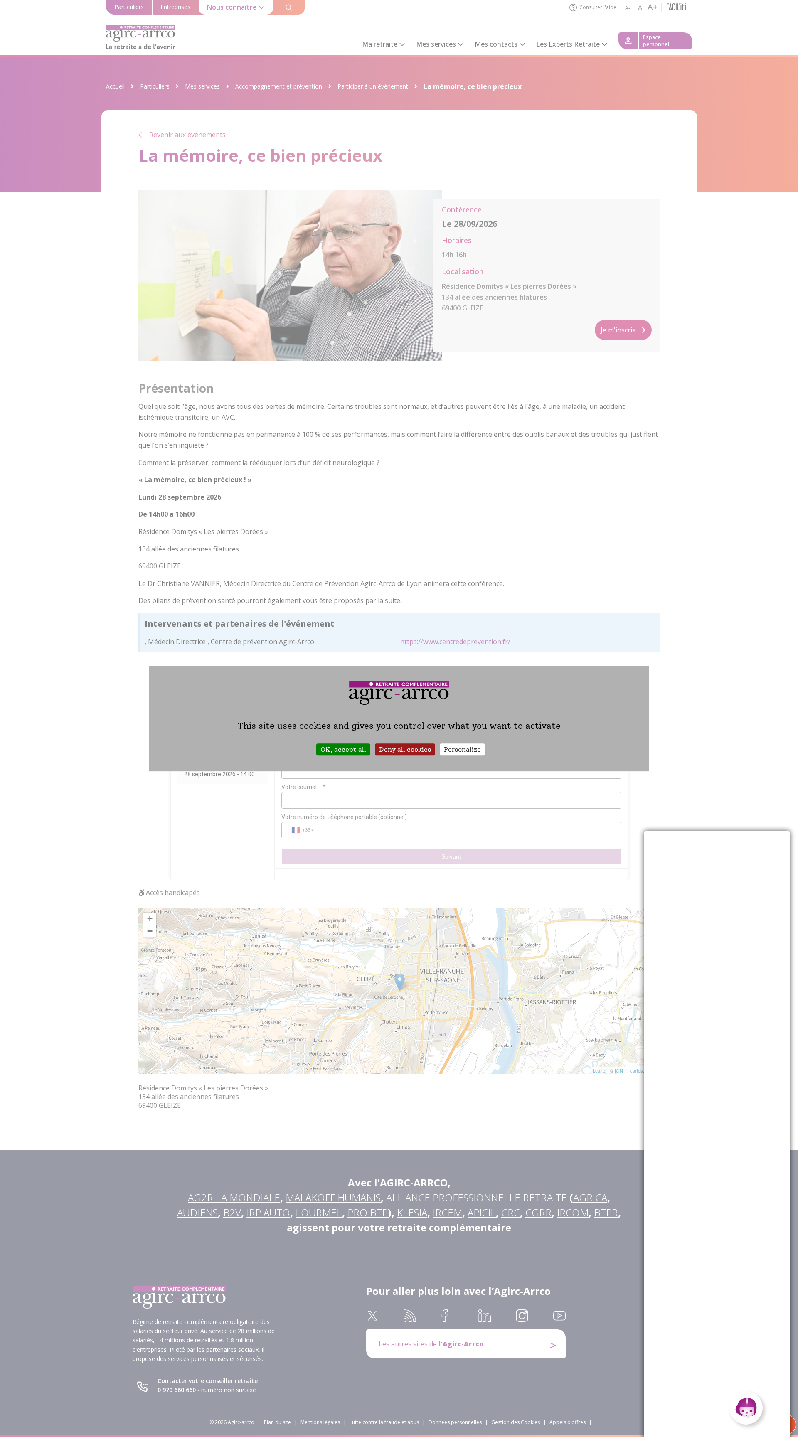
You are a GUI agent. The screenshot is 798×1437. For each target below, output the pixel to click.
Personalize (462, 749)
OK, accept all (343, 749)
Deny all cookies (405, 749)
